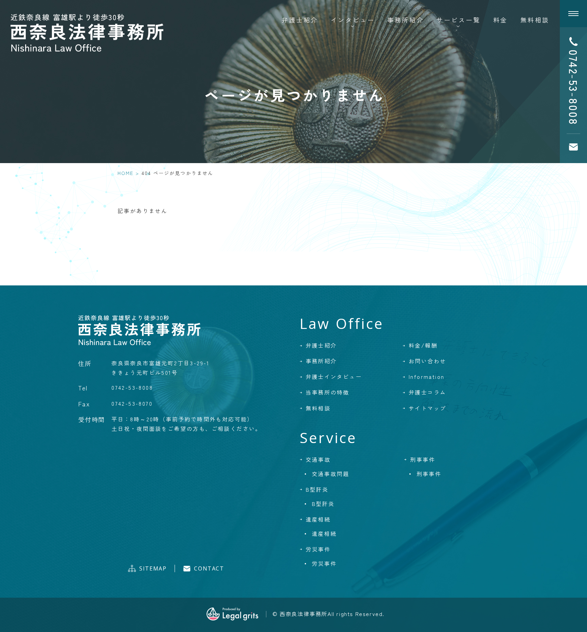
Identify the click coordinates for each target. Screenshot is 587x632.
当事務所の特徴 (328, 392)
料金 (500, 19)
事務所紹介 (405, 19)
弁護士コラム (427, 392)
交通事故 (318, 459)
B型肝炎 (317, 489)
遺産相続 (318, 519)
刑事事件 (422, 459)
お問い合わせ (427, 361)
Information (426, 376)
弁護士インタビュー (334, 376)
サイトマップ (427, 408)
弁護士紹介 (300, 19)
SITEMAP (152, 568)
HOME (126, 173)
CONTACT (209, 568)
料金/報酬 (423, 345)
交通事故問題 (330, 474)
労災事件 (318, 549)
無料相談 (535, 19)
